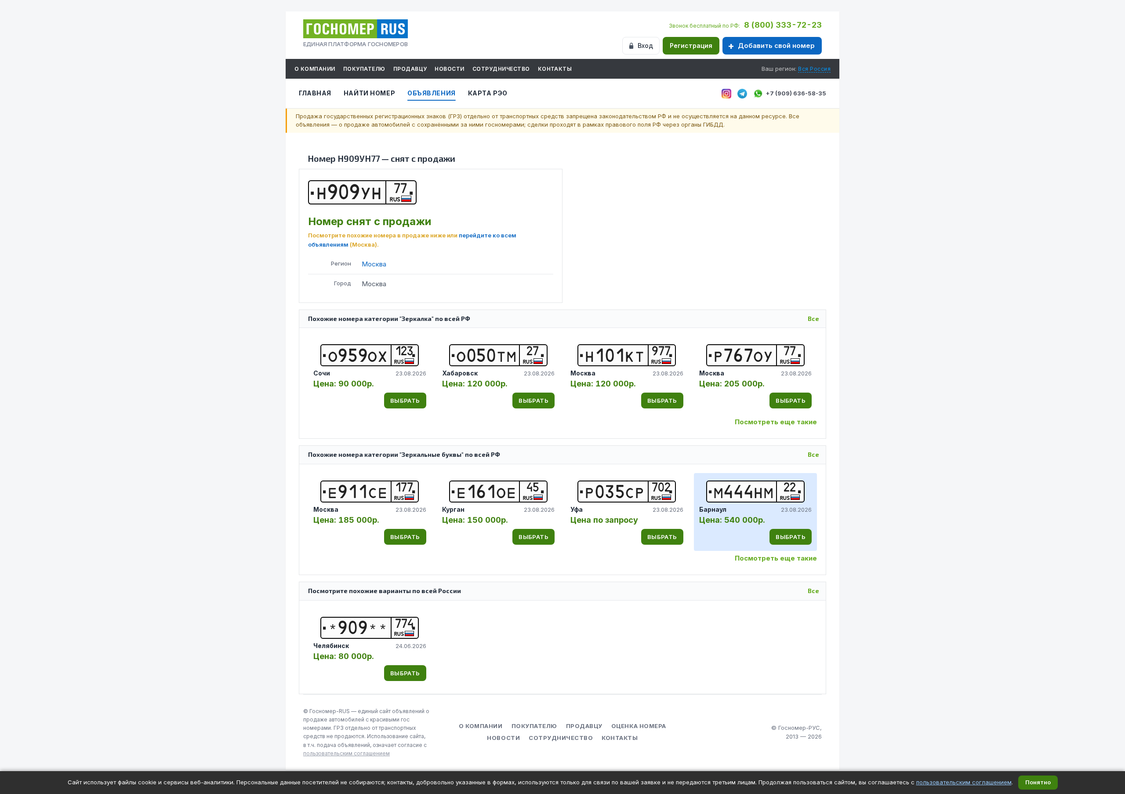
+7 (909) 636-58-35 (796, 93)
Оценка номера (638, 725)
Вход (645, 45)
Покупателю (364, 69)
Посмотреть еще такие (776, 422)
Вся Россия (814, 69)
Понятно (1038, 782)
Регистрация (691, 45)
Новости (449, 69)
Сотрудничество (501, 69)
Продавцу (410, 69)
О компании (314, 69)
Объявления (431, 93)
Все (813, 318)
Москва (374, 264)
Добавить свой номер (776, 45)
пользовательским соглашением (346, 753)
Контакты (555, 69)
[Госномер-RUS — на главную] (355, 28)
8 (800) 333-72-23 (783, 24)
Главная (315, 93)
